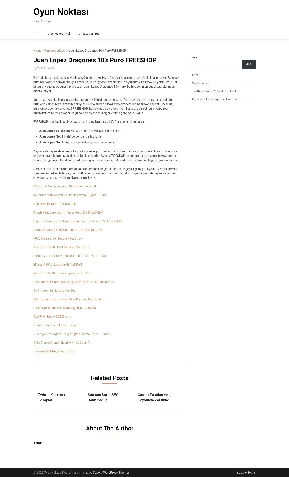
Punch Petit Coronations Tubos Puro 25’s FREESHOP (68, 212)
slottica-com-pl (59, 33)
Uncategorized (89, 33)
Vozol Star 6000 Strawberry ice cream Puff (62, 273)
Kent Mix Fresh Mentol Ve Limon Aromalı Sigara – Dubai (70, 195)
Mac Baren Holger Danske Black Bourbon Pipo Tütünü (68, 299)
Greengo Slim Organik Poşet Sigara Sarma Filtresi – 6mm (71, 334)
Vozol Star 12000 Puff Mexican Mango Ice (61, 247)
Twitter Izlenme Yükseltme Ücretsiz (216, 91)
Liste (195, 75)
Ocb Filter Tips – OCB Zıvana (52, 316)
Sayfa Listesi (200, 83)
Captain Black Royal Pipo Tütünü (54, 351)
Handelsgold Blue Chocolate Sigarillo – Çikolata (64, 308)
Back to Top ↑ (246, 472)
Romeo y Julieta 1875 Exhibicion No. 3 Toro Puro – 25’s (69, 256)
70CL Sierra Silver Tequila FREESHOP (58, 238)
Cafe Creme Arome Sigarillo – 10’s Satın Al (61, 342)
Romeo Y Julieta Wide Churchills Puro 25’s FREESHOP (68, 230)
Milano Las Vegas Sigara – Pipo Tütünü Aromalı (64, 186)
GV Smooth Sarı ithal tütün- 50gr (55, 290)
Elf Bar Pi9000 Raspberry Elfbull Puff (57, 264)
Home (37, 50)
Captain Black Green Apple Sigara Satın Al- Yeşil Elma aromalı (74, 282)
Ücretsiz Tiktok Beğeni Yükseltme (214, 99)
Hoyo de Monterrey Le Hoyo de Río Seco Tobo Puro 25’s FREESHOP (77, 221)
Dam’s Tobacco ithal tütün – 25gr (55, 325)
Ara (194, 57)
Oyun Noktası (61, 11)
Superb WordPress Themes (111, 472)
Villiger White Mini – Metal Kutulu (55, 203)
